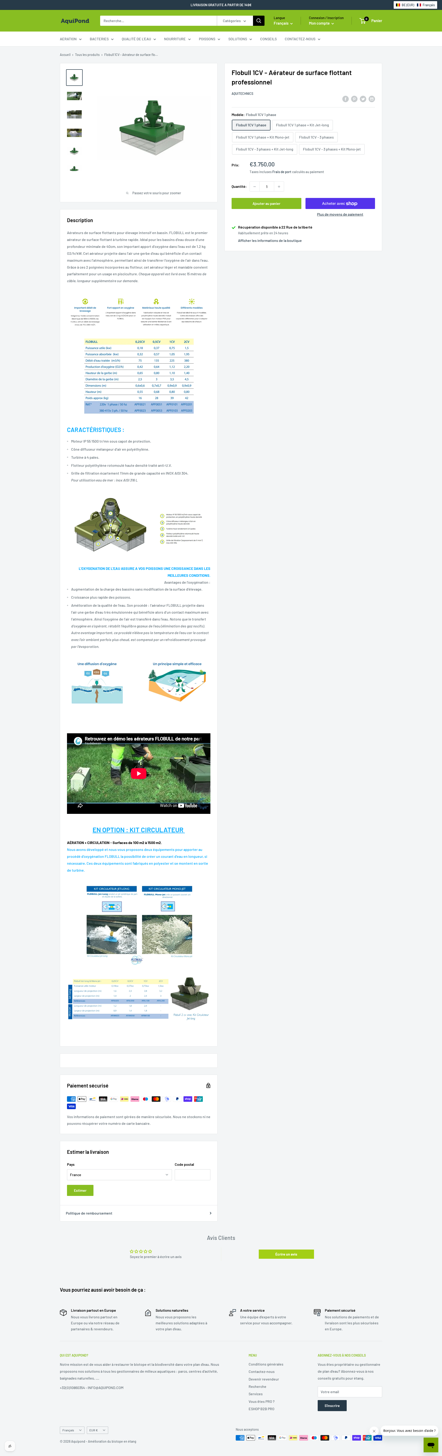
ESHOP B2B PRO (261, 1409)
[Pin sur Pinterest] (354, 98)
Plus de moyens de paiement (340, 214)
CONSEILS (268, 39)
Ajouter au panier (266, 203)
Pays (71, 1164)
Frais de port (281, 172)
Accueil (65, 55)
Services (256, 1394)
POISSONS (207, 39)
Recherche (257, 1386)
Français (68, 1430)
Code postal (184, 1164)
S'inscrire (332, 1405)
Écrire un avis (286, 1254)
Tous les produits (87, 55)
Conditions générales (266, 1364)
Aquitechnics (242, 94)
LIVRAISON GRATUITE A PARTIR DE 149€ (221, 5)
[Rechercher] (259, 21)
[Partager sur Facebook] (345, 98)
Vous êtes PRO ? (262, 1401)
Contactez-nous (262, 1371)
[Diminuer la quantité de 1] (254, 186)
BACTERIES (99, 39)
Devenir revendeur (264, 1379)
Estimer (80, 1190)
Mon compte (319, 23)
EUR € (93, 1430)
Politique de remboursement (89, 1213)
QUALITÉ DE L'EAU (136, 39)
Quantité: (239, 186)
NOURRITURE (175, 39)
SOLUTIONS (237, 39)
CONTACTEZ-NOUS (300, 39)
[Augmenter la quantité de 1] (279, 186)
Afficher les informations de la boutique (270, 240)
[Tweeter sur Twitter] (363, 98)
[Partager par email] (372, 98)
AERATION (68, 39)
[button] (415, 5)
